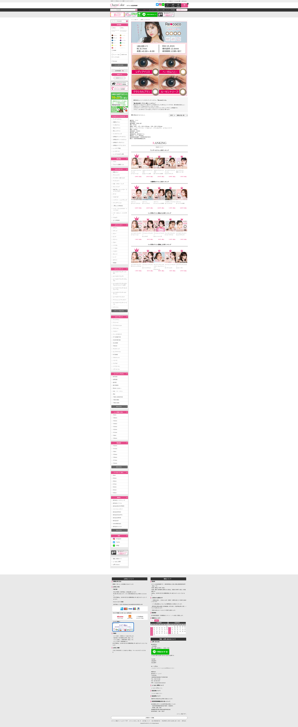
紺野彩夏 (115, 379)
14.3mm (115, 426)
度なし (123, 27)
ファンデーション (117, 202)
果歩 (114, 394)
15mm (114, 415)
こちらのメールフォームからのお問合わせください (162, 668)
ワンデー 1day (116, 54)
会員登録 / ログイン (181, 9)
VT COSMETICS (117, 337)
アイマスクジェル (117, 325)
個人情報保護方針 (156, 720)
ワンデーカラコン (117, 119)
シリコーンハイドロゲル (124, 31)
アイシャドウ (116, 175)
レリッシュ (115, 307)
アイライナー (116, 180)
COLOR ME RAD (117, 340)
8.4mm (114, 492)
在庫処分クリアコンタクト (119, 145)
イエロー (115, 45)
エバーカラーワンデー (118, 276)
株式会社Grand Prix (117, 514)
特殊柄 (114, 50)
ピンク (123, 37)
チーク (114, 194)
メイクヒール (116, 366)
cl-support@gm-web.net (160, 682)
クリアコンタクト (116, 31)
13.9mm (115, 454)
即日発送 (115, 61)
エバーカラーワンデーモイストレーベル (120, 288)
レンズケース (116, 151)
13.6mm (115, 463)
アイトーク (115, 322)
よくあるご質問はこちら (156, 688)
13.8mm (115, 438)
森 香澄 (114, 382)
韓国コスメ (115, 172)
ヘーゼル (123, 35)
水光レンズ (158, 9)
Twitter (117, 542)
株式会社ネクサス (117, 526)
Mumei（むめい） (117, 388)
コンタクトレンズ (117, 133)
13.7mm (115, 460)
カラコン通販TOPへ (182, 714)
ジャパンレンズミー (118, 509)
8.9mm (114, 478)
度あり (114, 27)
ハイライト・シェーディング (120, 199)
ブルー (114, 40)
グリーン (123, 43)
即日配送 (173, 9)
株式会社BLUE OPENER (118, 506)
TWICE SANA (116, 402)
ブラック (115, 37)
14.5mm (115, 420)
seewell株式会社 (117, 523)
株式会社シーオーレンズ (119, 500)
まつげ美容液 (116, 220)
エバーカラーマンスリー (119, 296)
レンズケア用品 (117, 148)
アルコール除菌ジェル (118, 164)
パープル (124, 40)
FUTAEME (115, 354)
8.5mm (114, 490)
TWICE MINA (116, 399)
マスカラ (115, 217)
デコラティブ (116, 348)
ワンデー (168, 9)
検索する (119, 74)
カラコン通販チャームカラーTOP (119, 720)
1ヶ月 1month (116, 57)
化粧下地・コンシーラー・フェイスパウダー (120, 190)
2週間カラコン (116, 122)
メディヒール (116, 369)
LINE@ (117, 545)
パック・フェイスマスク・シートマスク (120, 209)
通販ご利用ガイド (117, 558)
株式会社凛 (115, 520)
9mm (114, 475)
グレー (114, 43)
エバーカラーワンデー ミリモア (119, 272)
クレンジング (116, 186)
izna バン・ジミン (118, 391)
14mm (114, 435)
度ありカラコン (117, 128)
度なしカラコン (117, 130)
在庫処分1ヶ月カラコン (118, 142)
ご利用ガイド (171, 1)
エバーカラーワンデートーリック (120, 303)
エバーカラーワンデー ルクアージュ (119, 293)
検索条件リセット (119, 78)
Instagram (118, 538)
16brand (115, 345)
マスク (114, 161)
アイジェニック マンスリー (119, 299)
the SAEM (115, 343)
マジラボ (115, 363)
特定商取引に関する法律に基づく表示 (171, 720)
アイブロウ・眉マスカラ (119, 178)
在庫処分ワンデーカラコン (119, 136)
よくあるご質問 (177, 1)
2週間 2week (124, 54)
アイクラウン (116, 319)
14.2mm (115, 429)
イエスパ (115, 331)
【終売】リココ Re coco (145, 19)
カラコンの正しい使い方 (163, 1)
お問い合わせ (184, 1)
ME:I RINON (115, 385)
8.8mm (114, 481)
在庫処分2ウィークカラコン (120, 139)
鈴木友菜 (115, 376)
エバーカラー (152, 9)
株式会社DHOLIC (117, 512)
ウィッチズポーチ (117, 334)
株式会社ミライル (117, 503)
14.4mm (115, 423)
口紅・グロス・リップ (118, 183)
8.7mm (114, 484)
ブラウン (115, 35)
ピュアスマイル (117, 351)
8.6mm (114, 487)
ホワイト (123, 47)
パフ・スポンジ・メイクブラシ (120, 213)
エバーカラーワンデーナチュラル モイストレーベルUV (120, 284)
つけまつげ (115, 197)
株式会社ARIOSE (117, 517)
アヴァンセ (115, 328)
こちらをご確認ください (156, 693)
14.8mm (115, 417)
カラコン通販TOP (134, 19)
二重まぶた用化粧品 (118, 205)
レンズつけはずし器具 (118, 154)
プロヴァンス (116, 357)
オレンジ (123, 45)
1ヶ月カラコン (116, 125)
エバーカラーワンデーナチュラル (120, 279)
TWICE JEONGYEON (118, 397)
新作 (164, 9)
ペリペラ (115, 360)
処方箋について (146, 720)
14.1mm (115, 432)
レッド (114, 47)
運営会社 (184, 720)
